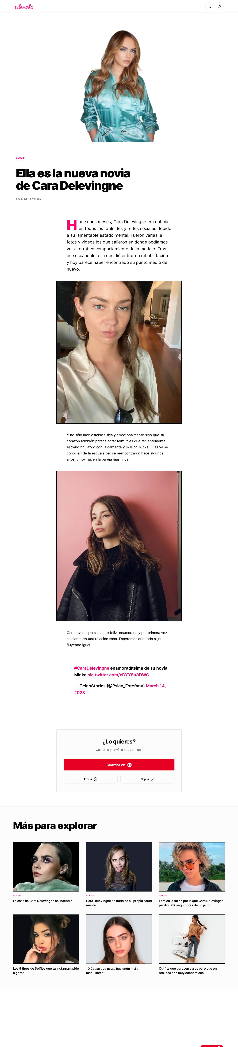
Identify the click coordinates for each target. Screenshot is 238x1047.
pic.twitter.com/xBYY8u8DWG (118, 674)
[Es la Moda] (23, 6)
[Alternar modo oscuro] (220, 6)
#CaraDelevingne (91, 668)
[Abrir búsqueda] (209, 6)
